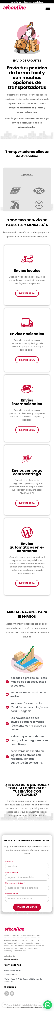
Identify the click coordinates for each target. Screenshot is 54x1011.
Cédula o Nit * (11, 894)
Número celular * (13, 872)
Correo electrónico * (14, 883)
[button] (27, 2)
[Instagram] (6, 993)
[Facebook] (12, 993)
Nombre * (9, 862)
